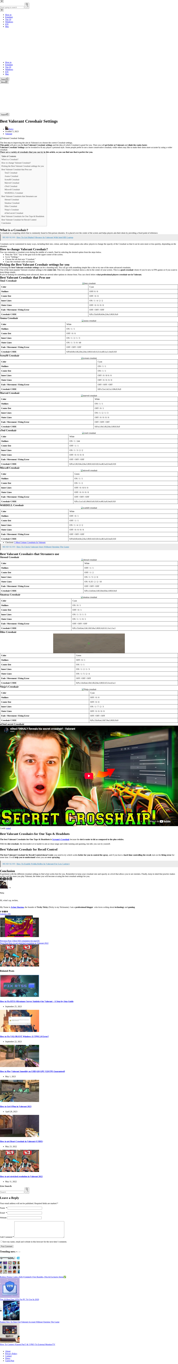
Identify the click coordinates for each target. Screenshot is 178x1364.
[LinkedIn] (10, 879)
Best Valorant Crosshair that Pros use (16, 169)
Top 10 (8, 67)
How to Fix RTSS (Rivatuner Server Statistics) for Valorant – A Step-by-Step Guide (36, 1001)
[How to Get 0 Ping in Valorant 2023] (19, 1101)
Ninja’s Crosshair (12, 210)
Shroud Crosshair (12, 199)
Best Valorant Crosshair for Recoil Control (18, 220)
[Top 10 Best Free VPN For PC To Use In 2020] (10, 1297)
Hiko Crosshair (11, 206)
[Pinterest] (7, 879)
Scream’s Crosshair (60, 839)
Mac (7, 74)
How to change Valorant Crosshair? (16, 163)
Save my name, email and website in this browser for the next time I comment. (35, 1242)
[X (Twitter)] (4, 879)
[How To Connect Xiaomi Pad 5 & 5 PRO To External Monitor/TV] (10, 1342)
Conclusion (6, 223)
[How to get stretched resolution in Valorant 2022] (19, 1171)
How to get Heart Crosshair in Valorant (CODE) (21, 1141)
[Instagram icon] (5, 912)
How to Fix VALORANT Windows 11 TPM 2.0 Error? (24, 1036)
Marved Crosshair (12, 183)
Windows (9, 69)
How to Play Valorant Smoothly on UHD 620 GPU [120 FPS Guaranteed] (32, 1071)
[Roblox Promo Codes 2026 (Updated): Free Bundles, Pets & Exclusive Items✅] (10, 1274)
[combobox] (12, 1192)
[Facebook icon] (1, 912)
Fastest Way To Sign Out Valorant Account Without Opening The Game (29, 1322)
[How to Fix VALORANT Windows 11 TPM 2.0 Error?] (19, 1031)
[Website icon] (3, 912)
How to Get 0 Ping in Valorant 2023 (15, 1106)
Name (3, 1208)
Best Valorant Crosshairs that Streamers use (19, 196)
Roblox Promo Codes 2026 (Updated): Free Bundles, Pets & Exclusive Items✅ (33, 1277)
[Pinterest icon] (7, 912)
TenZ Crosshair (11, 173)
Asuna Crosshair (11, 176)
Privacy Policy (11, 1353)
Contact (8, 1356)
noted (8, 828)
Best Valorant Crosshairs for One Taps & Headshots (22, 216)
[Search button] (27, 1190)
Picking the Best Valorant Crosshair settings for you (22, 166)
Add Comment (7, 1237)
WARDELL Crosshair (14, 193)
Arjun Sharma (17, 907)
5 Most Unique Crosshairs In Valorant (29, 542)
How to (8, 62)
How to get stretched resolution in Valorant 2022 (21, 1176)
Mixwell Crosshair (12, 189)
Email (3, 1213)
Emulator (9, 65)
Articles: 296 (5, 914)
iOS (6, 72)
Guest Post (9, 1361)
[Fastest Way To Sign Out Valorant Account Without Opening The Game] (10, 1319)
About (7, 1351)
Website (3, 1218)
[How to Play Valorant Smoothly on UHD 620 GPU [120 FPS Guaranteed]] (19, 1066)
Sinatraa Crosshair (12, 203)
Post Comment (6, 1246)
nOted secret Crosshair (14, 213)
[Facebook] (1, 879)
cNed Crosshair (11, 186)
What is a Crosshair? (9, 159)
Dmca (7, 1358)
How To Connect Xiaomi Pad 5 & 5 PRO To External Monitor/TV (27, 1344)
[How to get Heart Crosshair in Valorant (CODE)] (19, 1136)
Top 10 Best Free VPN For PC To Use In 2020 (19, 1299)
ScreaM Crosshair (12, 179)
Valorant (8, 134)
